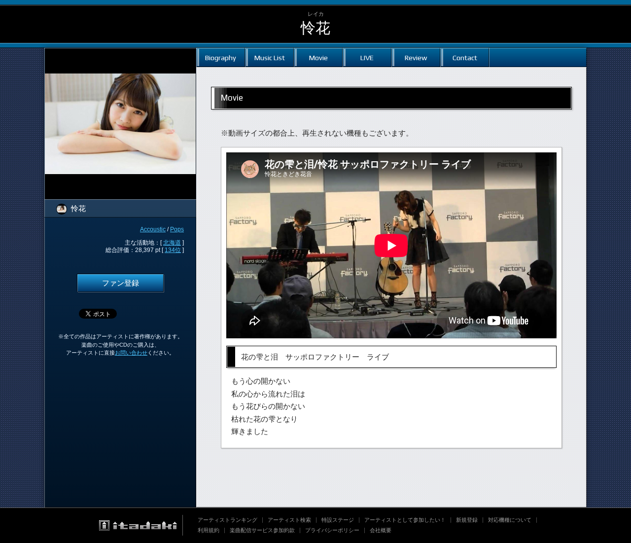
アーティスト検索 (289, 520)
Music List (269, 57)
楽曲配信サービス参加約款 (262, 530)
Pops (177, 229)
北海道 (172, 242)
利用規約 (208, 530)
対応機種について (509, 520)
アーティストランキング (227, 520)
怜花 (315, 28)
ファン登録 (120, 283)
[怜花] (120, 54)
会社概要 (380, 530)
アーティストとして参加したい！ (405, 520)
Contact (465, 57)
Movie (318, 57)
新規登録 (467, 520)
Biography (220, 57)
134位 (173, 250)
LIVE (367, 57)
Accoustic (153, 229)
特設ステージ (337, 520)
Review (416, 57)
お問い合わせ (131, 353)
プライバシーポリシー (332, 530)
